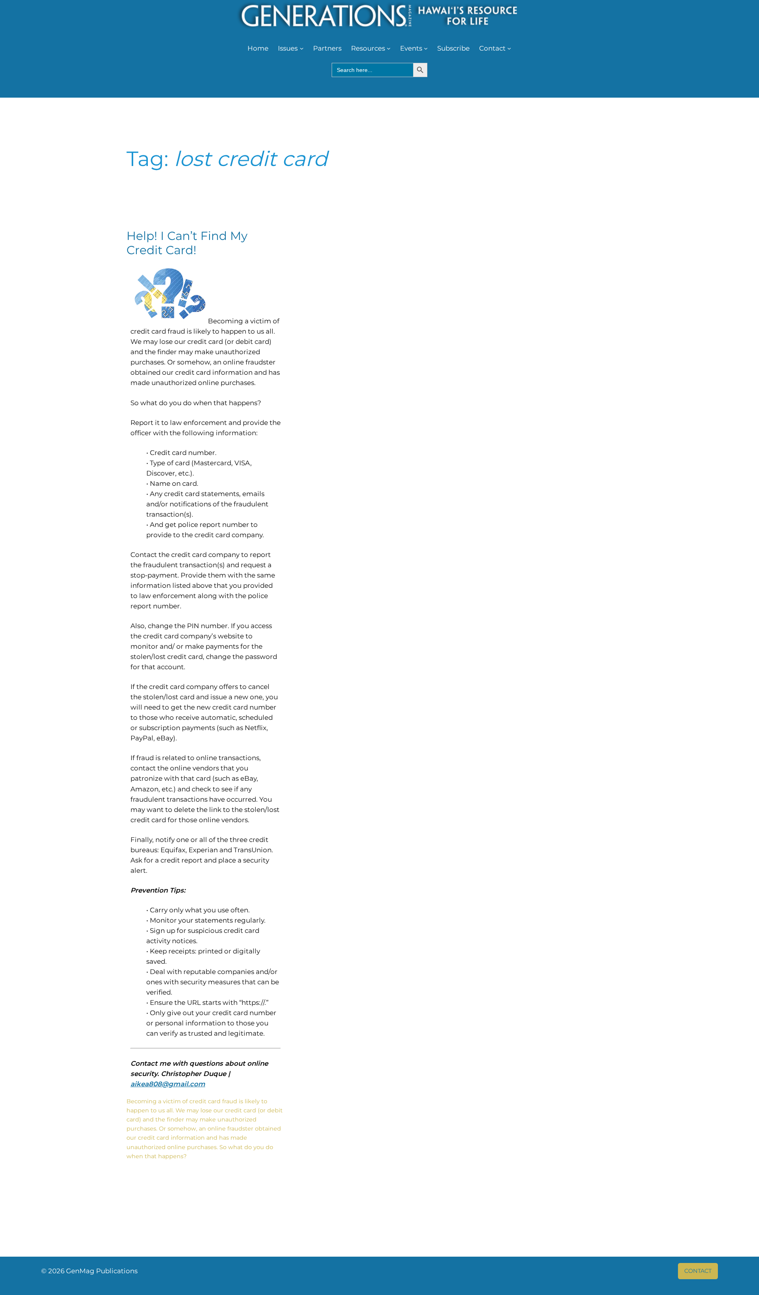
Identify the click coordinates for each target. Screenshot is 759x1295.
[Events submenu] (426, 48)
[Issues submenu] (302, 48)
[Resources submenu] (389, 48)
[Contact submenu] (509, 48)
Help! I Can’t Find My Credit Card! (186, 243)
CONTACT (698, 1270)
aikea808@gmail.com (167, 1084)
